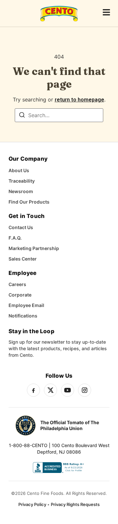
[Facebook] (33, 390)
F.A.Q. (15, 238)
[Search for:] (59, 115)
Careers (17, 284)
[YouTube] (67, 390)
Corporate (20, 295)
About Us (19, 170)
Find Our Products (29, 202)
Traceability (22, 181)
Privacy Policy (32, 504)
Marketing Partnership (34, 248)
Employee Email (26, 305)
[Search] (21, 116)
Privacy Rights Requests (75, 504)
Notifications (23, 315)
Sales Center (23, 259)
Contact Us (21, 227)
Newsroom (21, 191)
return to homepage (79, 100)
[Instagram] (84, 390)
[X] (50, 390)
